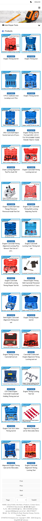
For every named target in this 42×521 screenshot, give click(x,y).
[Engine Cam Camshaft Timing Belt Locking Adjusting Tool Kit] (31, 191)
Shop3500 (17, 520)
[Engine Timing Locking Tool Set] (31, 376)
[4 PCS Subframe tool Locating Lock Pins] (10, 80)
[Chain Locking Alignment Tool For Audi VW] (10, 154)
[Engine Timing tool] (31, 43)
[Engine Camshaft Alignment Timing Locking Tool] (31, 450)
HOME (4, 505)
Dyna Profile (11, 505)
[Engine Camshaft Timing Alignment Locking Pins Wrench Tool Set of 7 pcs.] (10, 228)
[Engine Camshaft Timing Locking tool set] (31, 154)
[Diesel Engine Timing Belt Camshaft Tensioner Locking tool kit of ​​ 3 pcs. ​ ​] (31, 265)
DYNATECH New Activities (15, 507)
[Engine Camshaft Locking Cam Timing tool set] (31, 228)
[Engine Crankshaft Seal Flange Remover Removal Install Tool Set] (10, 191)
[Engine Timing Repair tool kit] (31, 302)
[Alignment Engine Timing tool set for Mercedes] (10, 450)
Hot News (19, 505)
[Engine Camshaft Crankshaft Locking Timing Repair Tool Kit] (10, 265)
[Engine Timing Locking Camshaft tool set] (10, 339)
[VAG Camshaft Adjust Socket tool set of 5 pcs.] (10, 117)
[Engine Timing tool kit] (10, 43)
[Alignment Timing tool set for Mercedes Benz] (31, 413)
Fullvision (25, 520)
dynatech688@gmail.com (13, 511)
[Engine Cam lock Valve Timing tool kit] (10, 413)
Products (26, 505)
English (37, 2)
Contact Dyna (34, 505)
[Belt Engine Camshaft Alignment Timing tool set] (10, 302)
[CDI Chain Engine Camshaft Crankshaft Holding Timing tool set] (10, 376)
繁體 (27, 507)
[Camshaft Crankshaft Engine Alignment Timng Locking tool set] (31, 339)
